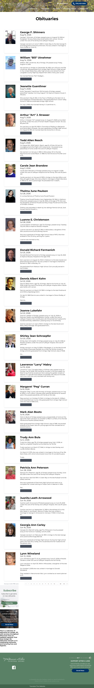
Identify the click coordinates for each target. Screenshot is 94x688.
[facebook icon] (14, 667)
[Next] (67, 584)
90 (64, 583)
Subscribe (9, 603)
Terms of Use (47, 681)
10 (54, 583)
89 (60, 583)
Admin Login (55, 681)
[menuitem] (34, 8)
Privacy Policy (39, 681)
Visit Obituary (26, 50)
